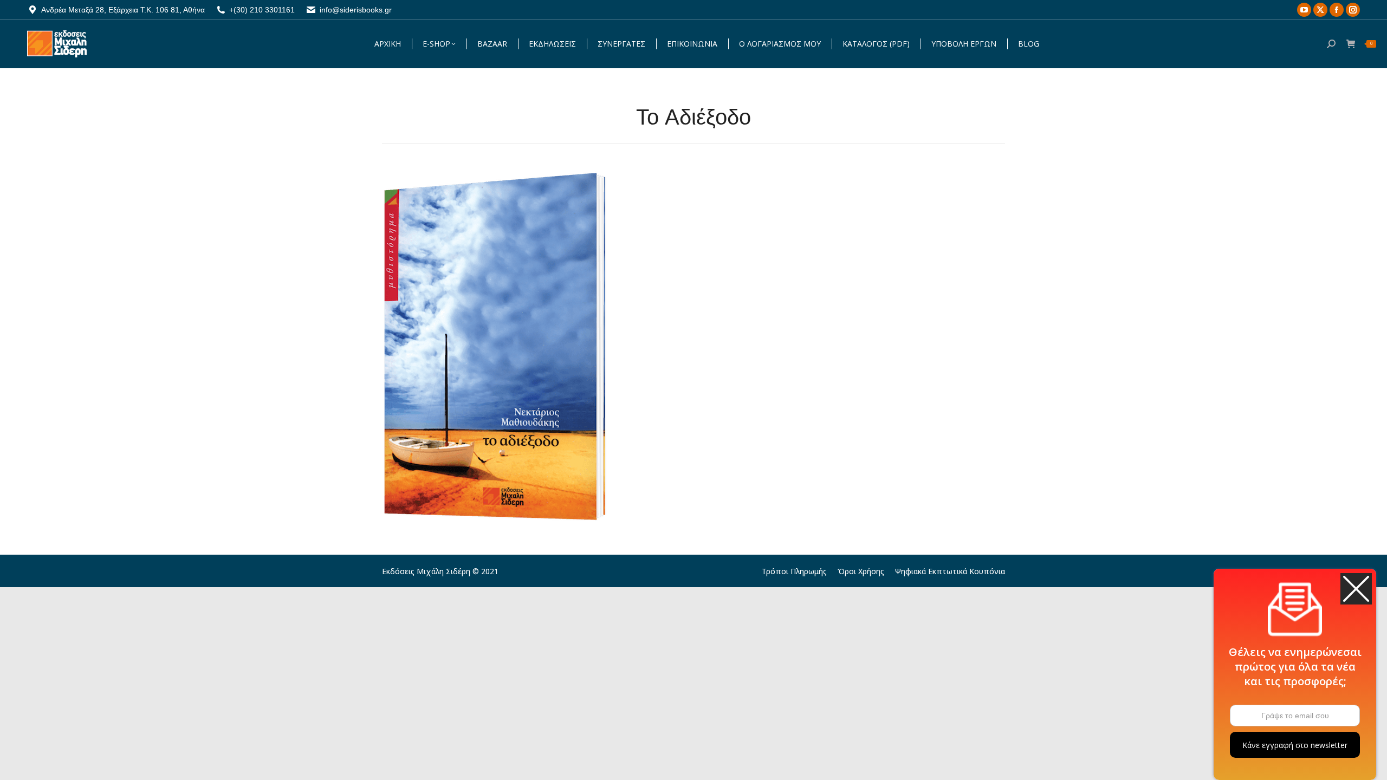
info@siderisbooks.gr (356, 9)
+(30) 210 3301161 (262, 9)
